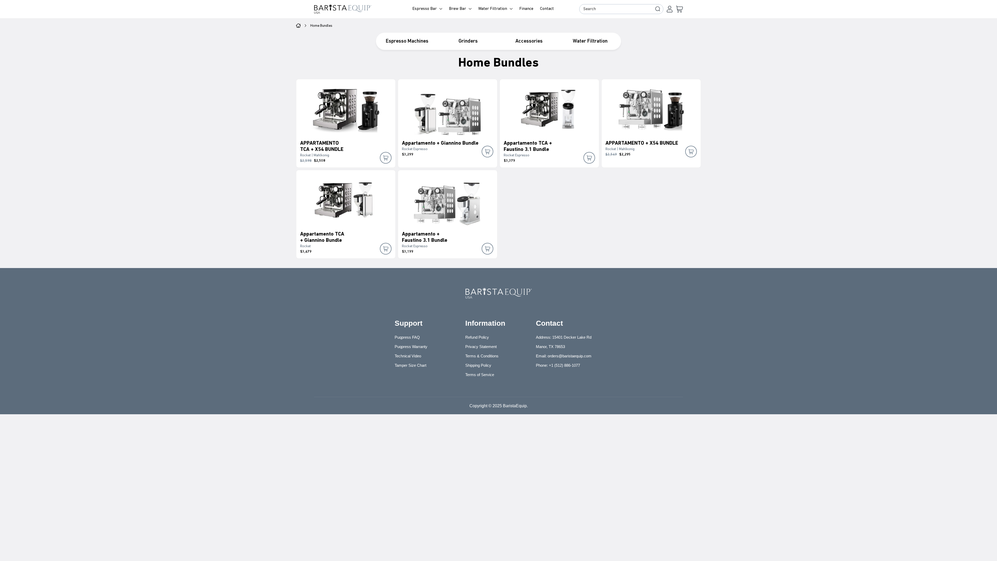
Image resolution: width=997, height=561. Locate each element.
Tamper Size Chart (410, 365)
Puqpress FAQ (407, 337)
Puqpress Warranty (411, 346)
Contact (547, 9)
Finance (526, 9)
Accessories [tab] (529, 41)
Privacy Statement (481, 346)
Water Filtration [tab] (590, 41)
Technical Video (408, 356)
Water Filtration (492, 9)
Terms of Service (479, 374)
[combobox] (621, 9)
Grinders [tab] (468, 41)
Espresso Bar (424, 9)
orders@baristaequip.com (569, 356)
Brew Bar (457, 9)
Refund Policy (477, 337)
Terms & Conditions (481, 356)
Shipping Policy (478, 365)
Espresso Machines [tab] (407, 41)
